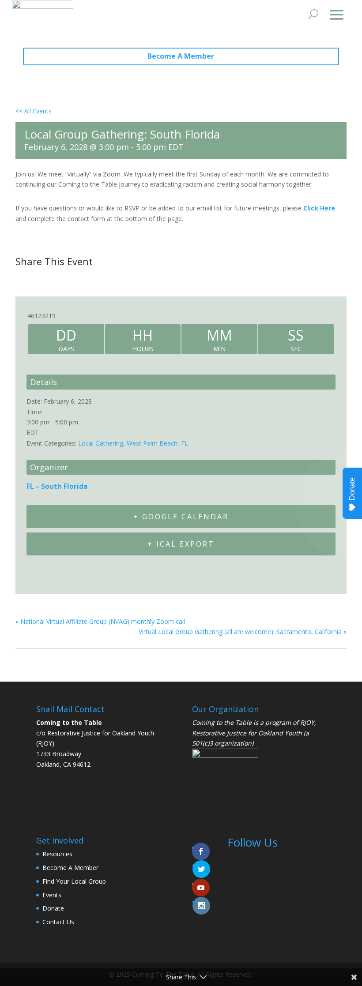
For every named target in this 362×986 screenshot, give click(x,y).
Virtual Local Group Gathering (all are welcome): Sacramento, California (243, 631)
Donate (53, 908)
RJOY (307, 722)
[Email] (68, 278)
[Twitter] (45, 278)
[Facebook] (24, 278)
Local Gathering (100, 443)
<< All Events (33, 111)
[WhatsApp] (90, 278)
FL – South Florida (57, 486)
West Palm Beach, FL (157, 443)
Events (51, 895)
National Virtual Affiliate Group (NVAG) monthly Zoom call (100, 621)
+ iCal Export (181, 544)
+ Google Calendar (181, 516)
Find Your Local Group (74, 881)
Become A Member (180, 56)
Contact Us (58, 922)
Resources (57, 854)
